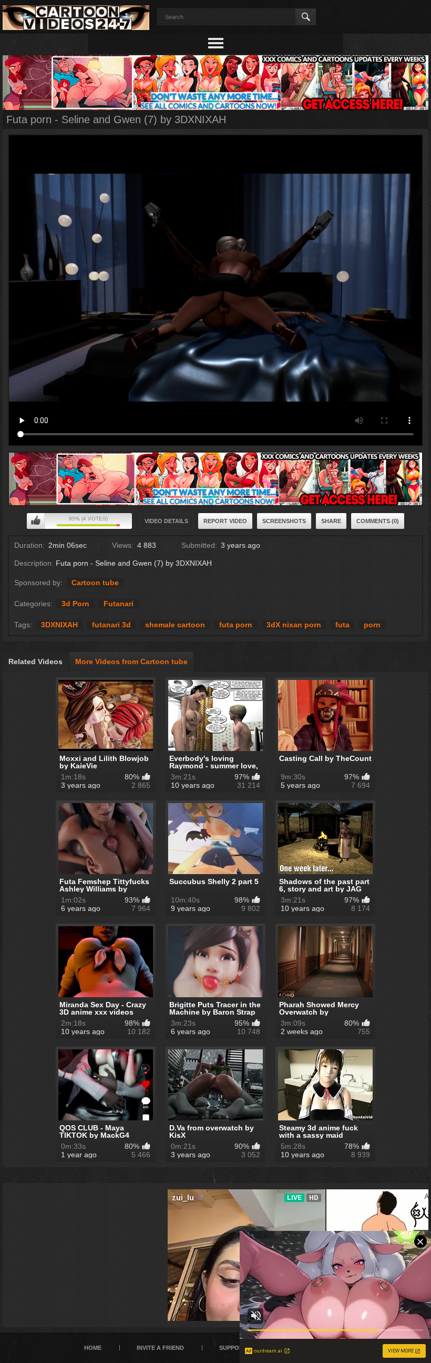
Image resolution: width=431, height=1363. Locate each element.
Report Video (225, 521)
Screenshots (284, 521)
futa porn (235, 624)
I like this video (36, 521)
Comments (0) (377, 521)
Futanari (119, 603)
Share (331, 521)
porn (372, 624)
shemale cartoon (175, 624)
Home (92, 1348)
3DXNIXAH (59, 624)
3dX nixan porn (293, 624)
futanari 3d (111, 624)
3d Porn (75, 603)
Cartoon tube (95, 582)
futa (342, 624)
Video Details (166, 521)
